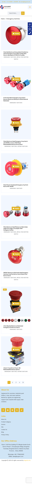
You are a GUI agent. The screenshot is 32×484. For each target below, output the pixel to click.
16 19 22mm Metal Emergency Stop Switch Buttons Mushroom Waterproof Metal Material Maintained (15, 99)
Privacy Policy (5, 434)
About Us (3, 419)
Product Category (6, 422)
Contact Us (4, 429)
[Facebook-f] (3, 410)
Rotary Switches (23, 146)
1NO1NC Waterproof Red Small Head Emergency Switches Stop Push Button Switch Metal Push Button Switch (15, 274)
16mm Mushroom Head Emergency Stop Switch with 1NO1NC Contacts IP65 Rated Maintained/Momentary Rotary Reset (15, 143)
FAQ (2, 427)
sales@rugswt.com (25, 1)
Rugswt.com (27, 460)
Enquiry (17, 33)
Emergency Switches (10, 57)
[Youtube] (8, 410)
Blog (2, 432)
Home (3, 19)
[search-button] (23, 13)
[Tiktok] (21, 410)
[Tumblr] (17, 410)
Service (3, 424)
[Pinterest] (12, 410)
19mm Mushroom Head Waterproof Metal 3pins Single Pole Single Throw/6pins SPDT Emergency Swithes (15, 228)
